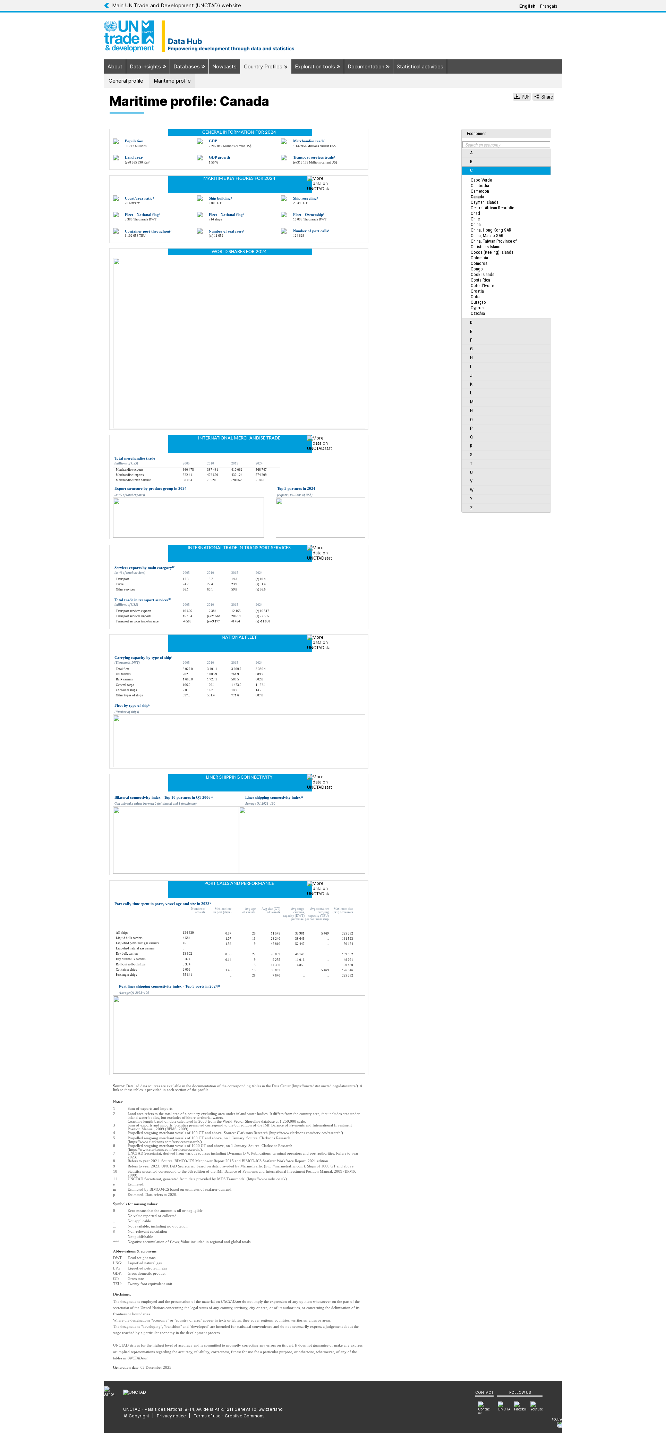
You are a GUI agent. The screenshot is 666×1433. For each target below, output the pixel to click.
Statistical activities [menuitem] (420, 66)
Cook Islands (482, 274)
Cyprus (477, 307)
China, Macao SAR (487, 235)
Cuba (475, 296)
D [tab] (471, 322)
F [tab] (471, 340)
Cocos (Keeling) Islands (492, 252)
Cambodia (480, 185)
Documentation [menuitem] (367, 66)
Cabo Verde (481, 180)
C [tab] (471, 170)
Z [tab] (471, 507)
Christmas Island (486, 246)
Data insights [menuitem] (146, 66)
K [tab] (471, 384)
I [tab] (470, 366)
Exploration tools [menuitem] (315, 66)
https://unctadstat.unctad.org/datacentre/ (325, 1086)
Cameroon (480, 191)
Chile (475, 218)
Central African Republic (492, 207)
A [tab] (471, 152)
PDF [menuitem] (525, 97)
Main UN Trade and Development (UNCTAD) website (176, 5)
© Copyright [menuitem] (136, 1415)
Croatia (477, 291)
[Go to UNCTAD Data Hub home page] (333, 36)
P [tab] (471, 428)
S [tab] (471, 454)
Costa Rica (480, 280)
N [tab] (471, 410)
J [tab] (471, 375)
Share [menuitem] (546, 97)
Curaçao (478, 302)
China (476, 224)
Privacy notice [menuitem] (171, 1415)
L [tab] (471, 392)
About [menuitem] (115, 66)
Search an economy (482, 145)
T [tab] (471, 463)
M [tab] (471, 401)
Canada (477, 196)
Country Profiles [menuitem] (264, 66)
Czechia (478, 313)
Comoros (479, 263)
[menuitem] (536, 1407)
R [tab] (471, 446)
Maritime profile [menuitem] (172, 80)
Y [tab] (471, 498)
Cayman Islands (484, 202)
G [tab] (471, 348)
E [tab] (471, 331)
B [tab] (471, 161)
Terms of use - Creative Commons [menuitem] (229, 1415)
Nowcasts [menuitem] (224, 66)
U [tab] (471, 472)
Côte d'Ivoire (482, 285)
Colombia (479, 257)
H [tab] (471, 357)
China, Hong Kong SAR (491, 230)
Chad (475, 213)
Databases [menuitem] (187, 66)
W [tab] (471, 490)
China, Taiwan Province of (494, 241)
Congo (477, 268)
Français (548, 6)
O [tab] (471, 419)
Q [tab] (471, 436)
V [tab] (471, 481)
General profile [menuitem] (126, 80)
